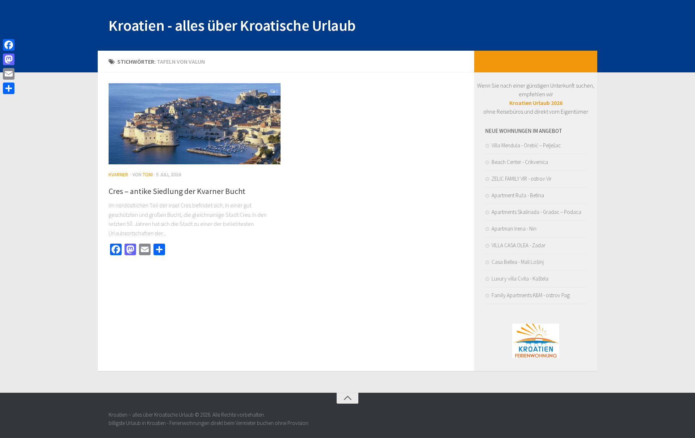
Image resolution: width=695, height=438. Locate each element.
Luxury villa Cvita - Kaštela (520, 278)
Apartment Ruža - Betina (518, 195)
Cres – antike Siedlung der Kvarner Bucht (177, 191)
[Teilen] (8, 88)
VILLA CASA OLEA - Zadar (519, 245)
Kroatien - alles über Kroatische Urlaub (232, 25)
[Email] (8, 74)
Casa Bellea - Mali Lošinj (518, 261)
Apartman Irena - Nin (514, 228)
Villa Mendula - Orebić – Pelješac (526, 145)
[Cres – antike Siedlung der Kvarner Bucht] (195, 123)
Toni (148, 174)
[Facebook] (8, 45)
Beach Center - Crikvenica (520, 162)
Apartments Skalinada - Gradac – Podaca (536, 212)
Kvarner (118, 174)
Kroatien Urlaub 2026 (536, 102)
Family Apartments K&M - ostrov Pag (531, 295)
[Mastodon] (8, 59)
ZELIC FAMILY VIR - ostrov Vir (522, 178)
